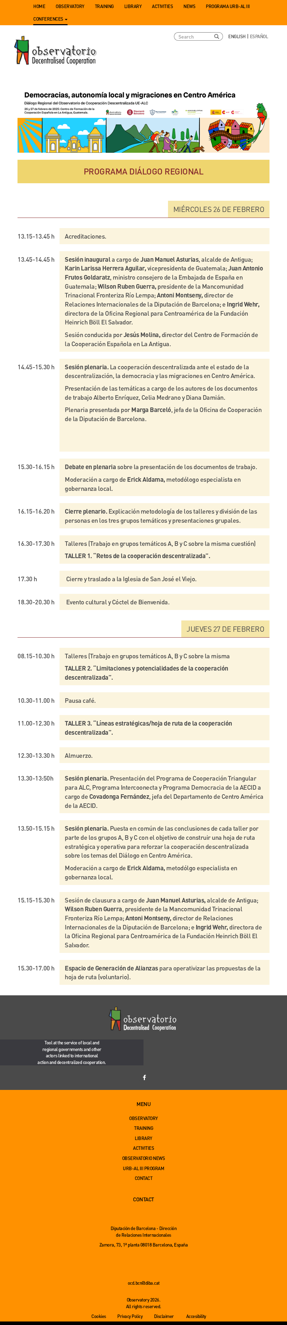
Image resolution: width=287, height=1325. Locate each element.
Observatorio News (143, 1158)
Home (39, 6)
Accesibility (196, 1316)
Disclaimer (164, 1316)
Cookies (98, 1316)
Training (104, 6)
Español (259, 36)
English (237, 36)
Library (133, 6)
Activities (162, 6)
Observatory (70, 6)
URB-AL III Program (143, 1168)
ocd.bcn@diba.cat (144, 1283)
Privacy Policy (129, 1316)
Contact (144, 1178)
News (189, 6)
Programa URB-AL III (228, 6)
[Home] (56, 51)
